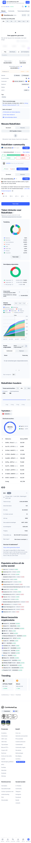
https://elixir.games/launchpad (11, 547)
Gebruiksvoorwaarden (22, 736)
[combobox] (15, 55)
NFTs (2, 764)
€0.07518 (12, 660)
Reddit (17, 800)
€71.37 (12, 638)
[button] (16, 370)
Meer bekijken (26, 152)
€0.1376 (11, 658)
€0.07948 (9, 643)
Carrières (18, 759)
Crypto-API (4, 750)
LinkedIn (18, 803)
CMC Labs (4, 738)
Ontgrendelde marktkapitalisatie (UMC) (9, 292)
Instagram (18, 794)
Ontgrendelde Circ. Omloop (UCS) (9, 295)
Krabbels (3, 773)
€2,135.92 (14, 635)
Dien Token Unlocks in (9, 114)
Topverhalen (4, 744)
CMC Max (4, 741)
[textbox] (17, 164)
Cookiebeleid (19, 744)
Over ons (18, 733)
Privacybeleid (19, 738)
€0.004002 (12, 670)
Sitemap (3, 776)
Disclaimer (18, 750)
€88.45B (7, 6)
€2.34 (13, 662)
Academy (4, 733)
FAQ (2, 797)
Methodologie (19, 753)
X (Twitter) (18, 785)
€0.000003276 (12, 665)
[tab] (19, 52)
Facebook (18, 797)
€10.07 (11, 645)
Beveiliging (18, 756)
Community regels (20, 747)
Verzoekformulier (5, 788)
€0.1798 (11, 650)
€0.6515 (9, 655)
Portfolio (3, 767)
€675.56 (10, 640)
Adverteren (4, 736)
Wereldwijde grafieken (7, 761)
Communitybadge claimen (10, 117)
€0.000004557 (13, 667)
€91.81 (10, 633)
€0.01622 (13, 628)
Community (19, 788)
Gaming (4, 97)
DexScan (3, 753)
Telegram (18, 791)
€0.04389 (11, 623)
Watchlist (3, 770)
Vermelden (4, 785)
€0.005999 (11, 648)
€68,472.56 (11, 626)
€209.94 (11, 653)
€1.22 (9, 630)
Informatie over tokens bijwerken (12, 112)
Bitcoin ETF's (4, 747)
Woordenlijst (4, 800)
